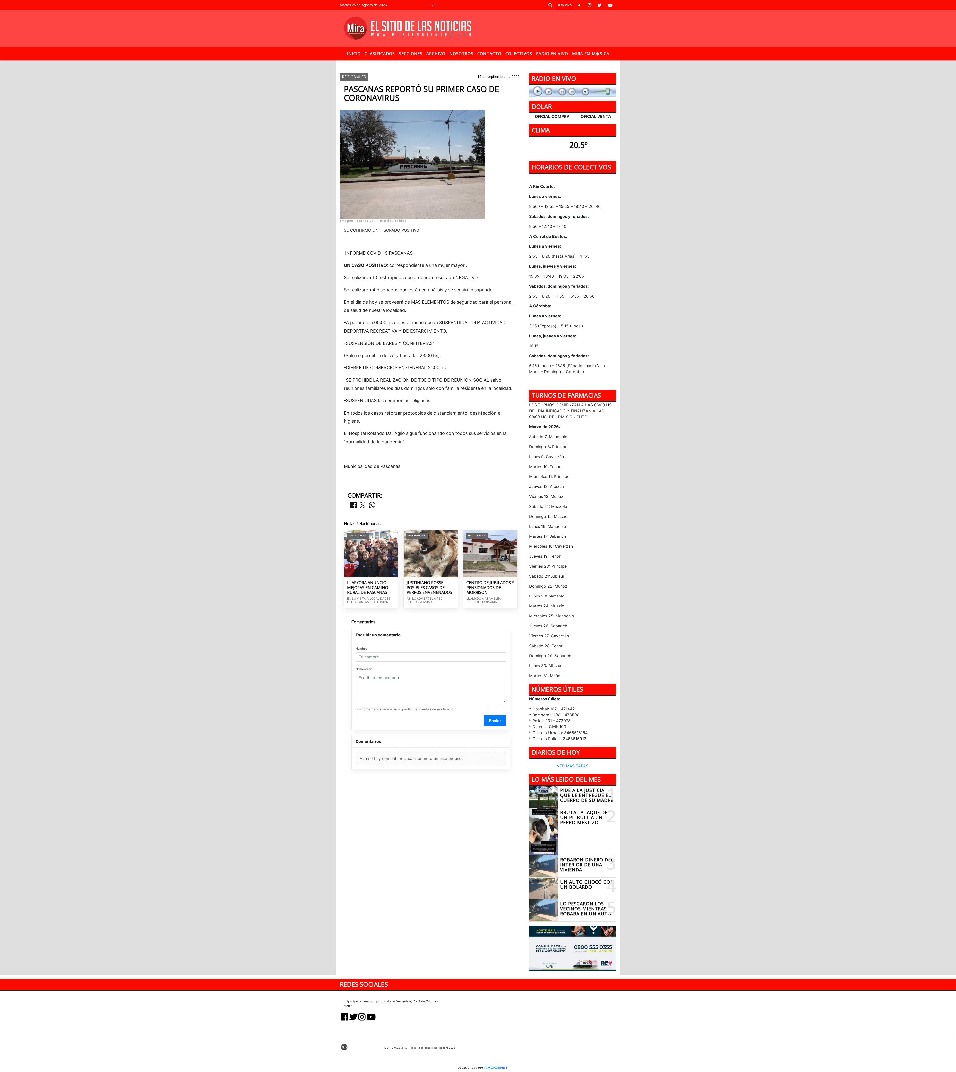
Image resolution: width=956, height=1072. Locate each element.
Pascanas (523, 64)
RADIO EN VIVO (552, 53)
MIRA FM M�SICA (590, 53)
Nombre (361, 648)
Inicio (354, 53)
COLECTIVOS (518, 53)
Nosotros (461, 53)
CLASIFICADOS (380, 53)
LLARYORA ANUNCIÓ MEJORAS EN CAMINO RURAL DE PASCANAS (367, 587)
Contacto (489, 53)
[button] (550, 5)
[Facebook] (579, 5)
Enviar (495, 720)
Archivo (435, 53)
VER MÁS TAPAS (572, 766)
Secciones (410, 53)
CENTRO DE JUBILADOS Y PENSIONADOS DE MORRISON (490, 587)
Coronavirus (460, 64)
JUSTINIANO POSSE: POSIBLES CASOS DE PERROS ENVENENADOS (429, 587)
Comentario (364, 669)
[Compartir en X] (362, 505)
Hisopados (489, 64)
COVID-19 (432, 64)
